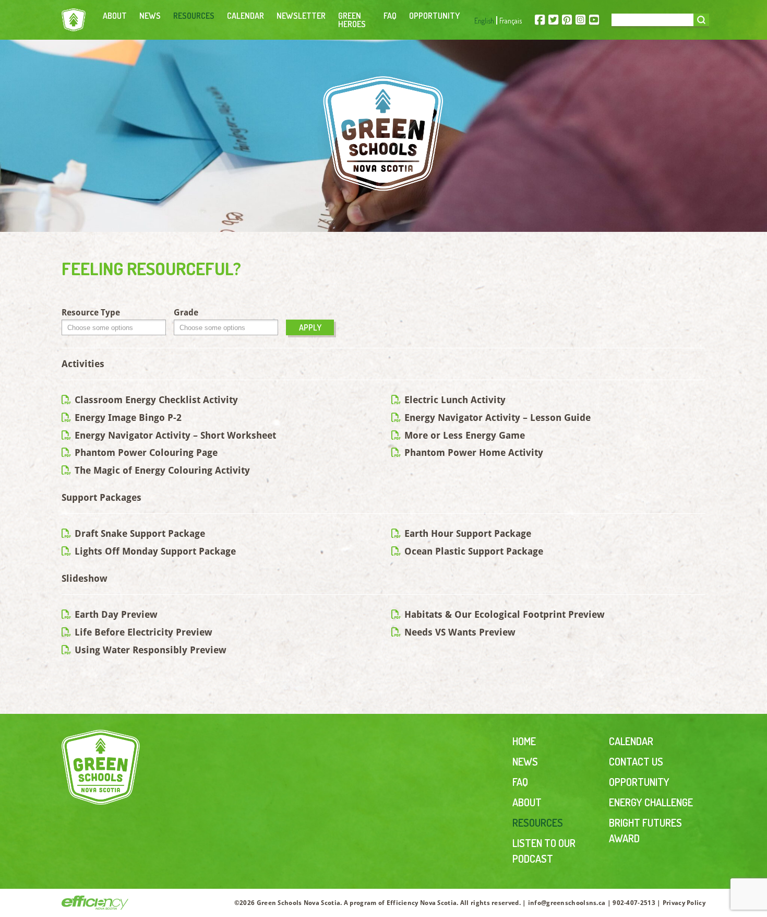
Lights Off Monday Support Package (154, 551)
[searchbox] (116, 328)
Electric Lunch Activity (454, 399)
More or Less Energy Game (463, 435)
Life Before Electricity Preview (142, 632)
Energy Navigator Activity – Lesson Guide (496, 417)
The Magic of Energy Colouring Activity (161, 470)
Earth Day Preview (115, 614)
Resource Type (91, 313)
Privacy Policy (684, 903)
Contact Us (636, 761)
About (115, 15)
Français (510, 20)
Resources (193, 15)
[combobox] (114, 327)
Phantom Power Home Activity (472, 452)
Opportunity (434, 15)
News (150, 15)
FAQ (390, 15)
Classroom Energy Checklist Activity (155, 399)
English (484, 20)
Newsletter (301, 15)
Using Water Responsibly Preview (149, 649)
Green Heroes (352, 19)
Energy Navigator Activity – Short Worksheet (174, 435)
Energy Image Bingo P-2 (127, 417)
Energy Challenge (651, 802)
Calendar (245, 15)
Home (524, 741)
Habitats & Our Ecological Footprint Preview (503, 614)
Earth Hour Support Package (466, 533)
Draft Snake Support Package (138, 533)
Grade (186, 313)
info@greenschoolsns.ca (567, 903)
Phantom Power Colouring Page (145, 452)
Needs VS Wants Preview (459, 632)
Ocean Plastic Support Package (472, 551)
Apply (310, 327)
